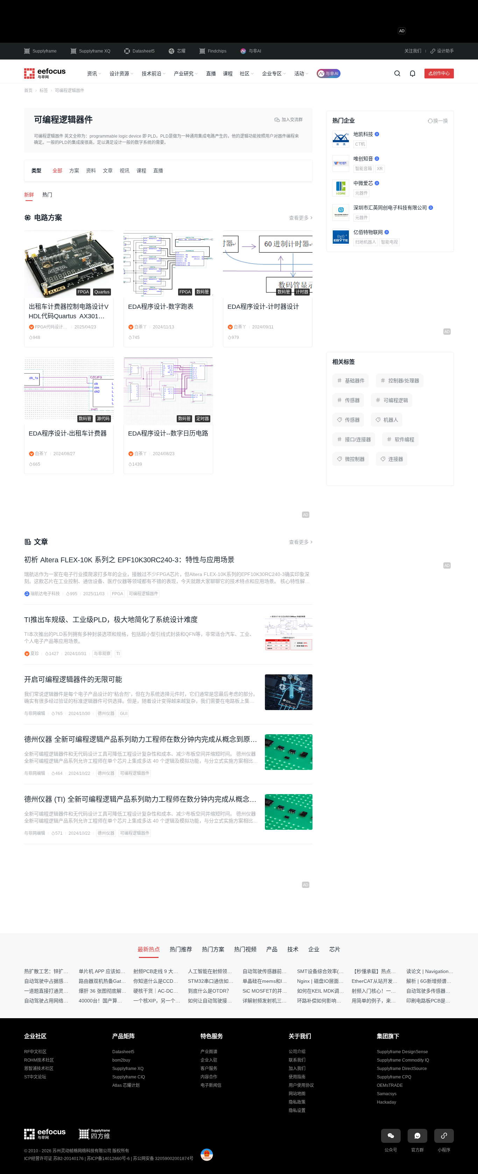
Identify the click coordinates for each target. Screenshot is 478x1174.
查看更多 (299, 218)
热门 (47, 194)
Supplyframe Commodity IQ (403, 1060)
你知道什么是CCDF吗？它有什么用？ (174, 981)
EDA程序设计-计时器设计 (263, 306)
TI (118, 653)
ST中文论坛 (35, 1077)
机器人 (391, 420)
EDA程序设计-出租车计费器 (68, 433)
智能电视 (389, 242)
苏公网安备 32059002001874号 (163, 1158)
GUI (123, 713)
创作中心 (441, 73)
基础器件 (355, 380)
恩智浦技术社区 (39, 1068)
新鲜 (29, 194)
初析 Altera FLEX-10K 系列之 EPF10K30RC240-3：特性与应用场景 (129, 560)
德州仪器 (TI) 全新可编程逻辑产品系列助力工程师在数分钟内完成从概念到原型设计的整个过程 (140, 800)
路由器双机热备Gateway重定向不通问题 (123, 981)
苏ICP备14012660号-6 (108, 1158)
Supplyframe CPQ (394, 1077)
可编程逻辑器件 (143, 593)
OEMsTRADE (390, 1085)
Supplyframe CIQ (128, 1077)
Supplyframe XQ (94, 51)
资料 (91, 170)
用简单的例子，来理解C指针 (383, 1000)
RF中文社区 (35, 1051)
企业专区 (272, 73)
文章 (108, 170)
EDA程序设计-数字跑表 (161, 306)
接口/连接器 (358, 439)
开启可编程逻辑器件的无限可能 (73, 679)
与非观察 (102, 653)
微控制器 (355, 459)
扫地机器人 (365, 242)
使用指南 (297, 1077)
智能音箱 (363, 168)
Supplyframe (45, 51)
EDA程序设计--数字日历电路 (168, 433)
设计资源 (119, 73)
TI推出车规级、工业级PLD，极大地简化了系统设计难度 (111, 620)
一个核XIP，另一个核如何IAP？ (168, 1000)
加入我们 (297, 1068)
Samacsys (386, 1093)
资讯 (92, 73)
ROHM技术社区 (39, 1060)
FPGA (117, 593)
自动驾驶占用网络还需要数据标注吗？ (65, 1000)
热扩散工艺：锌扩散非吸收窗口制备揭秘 (68, 971)
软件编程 (404, 439)
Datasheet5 (144, 51)
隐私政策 (297, 1102)
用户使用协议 (301, 1085)
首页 (28, 90)
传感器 (352, 400)
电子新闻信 (211, 1085)
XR (380, 168)
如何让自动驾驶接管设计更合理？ (224, 1000)
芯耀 (181, 51)
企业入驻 (209, 1060)
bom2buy (121, 1060)
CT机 (360, 144)
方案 (74, 170)
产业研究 (184, 73)
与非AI (255, 51)
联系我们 (297, 1060)
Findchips (217, 51)
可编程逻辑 (396, 400)
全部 (57, 170)
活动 (299, 73)
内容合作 (209, 1077)
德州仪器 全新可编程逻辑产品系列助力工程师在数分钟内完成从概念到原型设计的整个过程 (140, 740)
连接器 (395, 459)
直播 (211, 73)
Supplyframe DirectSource (402, 1068)
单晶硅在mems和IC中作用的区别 (278, 981)
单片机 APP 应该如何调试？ (109, 971)
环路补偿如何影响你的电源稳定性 (334, 1000)
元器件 (361, 193)
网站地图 (297, 1093)
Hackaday (386, 1102)
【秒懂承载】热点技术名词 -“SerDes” (393, 971)
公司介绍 (297, 1051)
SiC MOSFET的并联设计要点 (274, 991)
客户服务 (209, 1068)
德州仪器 (106, 713)
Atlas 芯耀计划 (126, 1085)
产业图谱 (209, 1051)
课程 (228, 73)
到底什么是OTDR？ (209, 991)
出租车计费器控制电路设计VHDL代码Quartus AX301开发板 (68, 312)
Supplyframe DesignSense (402, 1051)
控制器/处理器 (403, 380)
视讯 (124, 170)
